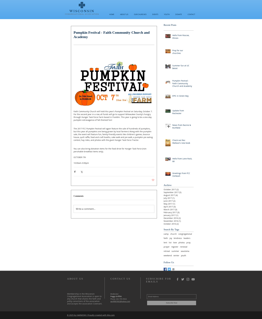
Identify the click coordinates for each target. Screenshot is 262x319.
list (170, 242)
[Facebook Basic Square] (165, 269)
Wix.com (111, 315)
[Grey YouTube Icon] (193, 279)
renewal (183, 246)
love (175, 242)
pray (188, 242)
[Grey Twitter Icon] (183, 279)
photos (181, 242)
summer (175, 251)
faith (166, 238)
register (174, 246)
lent (165, 242)
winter (176, 255)
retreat (167, 251)
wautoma (185, 251)
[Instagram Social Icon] (173, 269)
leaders (187, 238)
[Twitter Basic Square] (169, 269)
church (173, 234)
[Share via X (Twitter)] (81, 171)
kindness (178, 238)
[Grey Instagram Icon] (188, 279)
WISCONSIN (82, 11)
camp (166, 234)
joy (170, 238)
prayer (167, 246)
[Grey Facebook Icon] (177, 279)
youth (183, 255)
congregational (185, 234)
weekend (168, 255)
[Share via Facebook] (75, 171)
